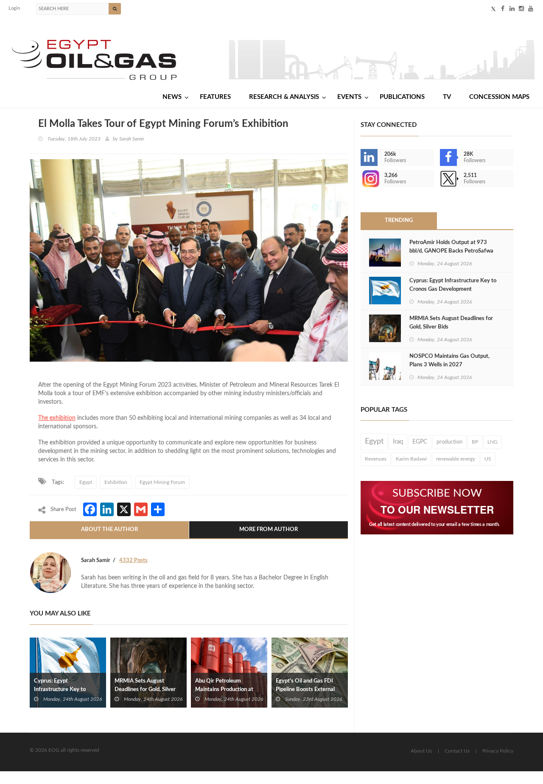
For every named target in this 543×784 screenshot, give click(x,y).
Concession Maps (499, 97)
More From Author (268, 529)
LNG (492, 441)
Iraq (398, 441)
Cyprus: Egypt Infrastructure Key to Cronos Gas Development (65, 689)
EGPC (419, 442)
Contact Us (457, 750)
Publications (402, 97)
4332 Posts (133, 560)
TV (447, 97)
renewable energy (455, 458)
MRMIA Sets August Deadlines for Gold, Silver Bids (145, 689)
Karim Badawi (411, 458)
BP (475, 441)
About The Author (109, 529)
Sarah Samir (131, 138)
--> (361, 178)
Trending (399, 220)
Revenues (375, 458)
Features (215, 97)
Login (14, 8)
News (172, 97)
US (487, 458)
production (449, 442)
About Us (421, 750)
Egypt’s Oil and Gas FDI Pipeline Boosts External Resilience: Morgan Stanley (308, 689)
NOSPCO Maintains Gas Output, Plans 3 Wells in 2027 (449, 361)
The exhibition (57, 418)
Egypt (85, 482)
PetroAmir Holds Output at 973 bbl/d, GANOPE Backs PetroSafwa (451, 247)
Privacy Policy (497, 750)
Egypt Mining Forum (162, 482)
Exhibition (115, 482)
